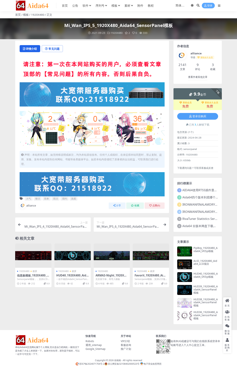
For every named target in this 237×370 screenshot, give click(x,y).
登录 (209, 5)
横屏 (35, 271)
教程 (151, 6)
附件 (140, 6)
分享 (118, 205)
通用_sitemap (94, 345)
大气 (28, 198)
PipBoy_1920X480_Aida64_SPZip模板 (205, 249)
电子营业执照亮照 (152, 363)
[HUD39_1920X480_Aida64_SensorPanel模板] (184, 290)
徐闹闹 (117, 360)
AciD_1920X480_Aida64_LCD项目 (205, 262)
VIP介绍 (125, 341)
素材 (127, 6)
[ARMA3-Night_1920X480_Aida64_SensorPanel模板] (112, 256)
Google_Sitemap (96, 349)
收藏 (136, 205)
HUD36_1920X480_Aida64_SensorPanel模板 (205, 315)
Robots (90, 341)
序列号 (100, 6)
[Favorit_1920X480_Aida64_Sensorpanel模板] (151, 256)
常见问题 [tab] (54, 48)
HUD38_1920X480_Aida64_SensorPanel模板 (205, 302)
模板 (114, 6)
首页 (65, 6)
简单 (46, 198)
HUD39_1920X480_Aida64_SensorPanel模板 (205, 289)
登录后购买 (199, 116)
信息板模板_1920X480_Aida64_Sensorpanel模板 (33, 277)
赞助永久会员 (211, 102)
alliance (31, 205)
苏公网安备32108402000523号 (123, 363)
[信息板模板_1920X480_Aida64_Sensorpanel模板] (33, 256)
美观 (73, 198)
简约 (64, 198)
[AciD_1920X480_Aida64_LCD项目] (184, 264)
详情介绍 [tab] (31, 48)
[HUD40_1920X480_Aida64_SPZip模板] (72, 256)
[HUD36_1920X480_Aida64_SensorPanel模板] (184, 315)
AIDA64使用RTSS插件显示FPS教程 (205, 190)
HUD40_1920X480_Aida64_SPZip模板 (72, 277)
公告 (75, 6)
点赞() (156, 205)
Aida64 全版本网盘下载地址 (200, 226)
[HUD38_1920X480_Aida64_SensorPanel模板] (184, 303)
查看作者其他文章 (197, 77)
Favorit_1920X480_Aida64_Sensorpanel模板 (151, 277)
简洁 (55, 198)
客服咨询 (126, 345)
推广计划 (126, 349)
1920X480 (37, 14)
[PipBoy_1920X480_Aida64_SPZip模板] (184, 251)
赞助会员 (187, 102)
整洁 (37, 198)
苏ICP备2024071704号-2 (91, 363)
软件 (86, 6)
